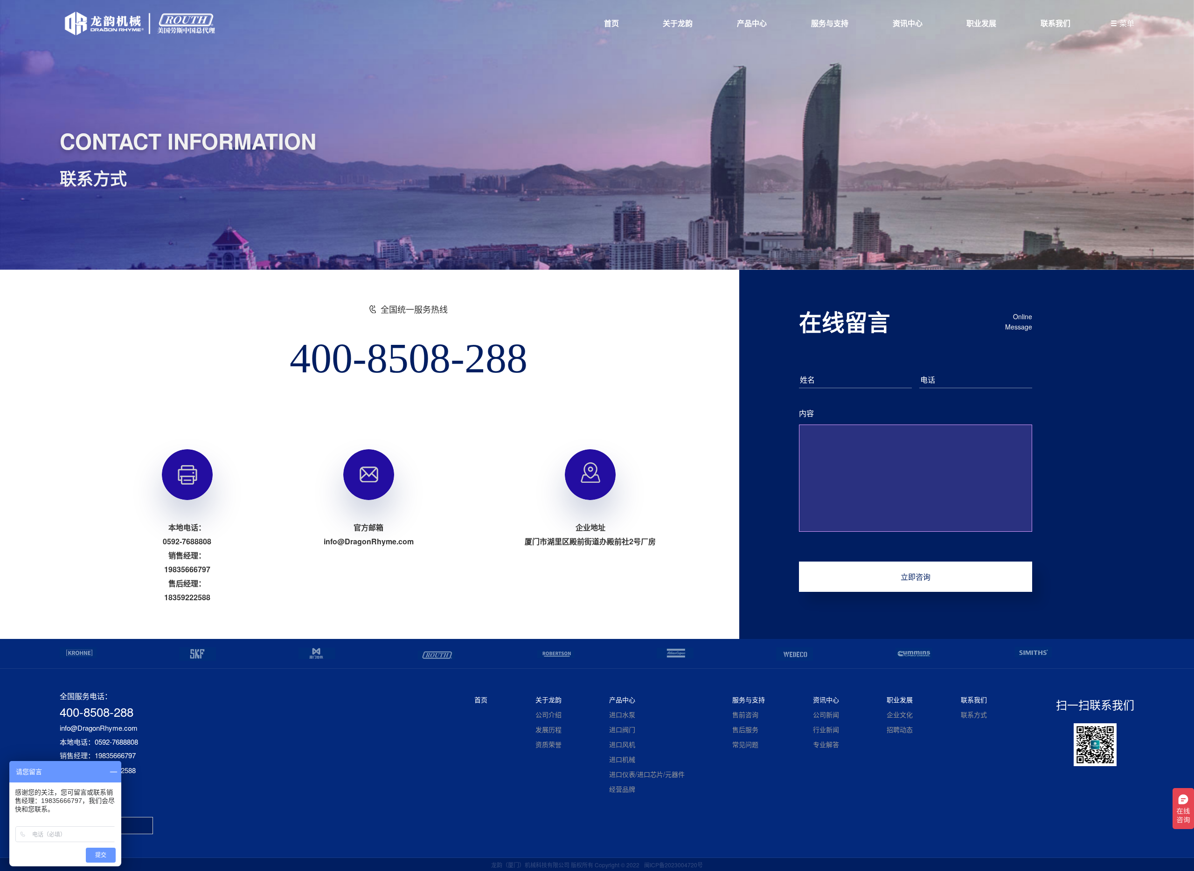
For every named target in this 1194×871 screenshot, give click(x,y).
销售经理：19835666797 (98, 756)
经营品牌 (622, 789)
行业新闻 (826, 729)
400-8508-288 (409, 358)
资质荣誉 (548, 744)
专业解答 (826, 744)
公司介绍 (548, 714)
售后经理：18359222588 (98, 770)
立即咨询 (915, 576)
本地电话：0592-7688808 (99, 742)
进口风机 (622, 744)
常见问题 (745, 744)
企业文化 (900, 714)
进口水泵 (622, 714)
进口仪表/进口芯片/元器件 (647, 774)
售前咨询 (745, 714)
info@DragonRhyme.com (99, 728)
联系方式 (974, 714)
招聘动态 (900, 729)
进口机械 (622, 759)
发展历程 (548, 729)
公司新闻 (826, 714)
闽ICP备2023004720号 (673, 865)
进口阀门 (622, 729)
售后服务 (745, 729)
